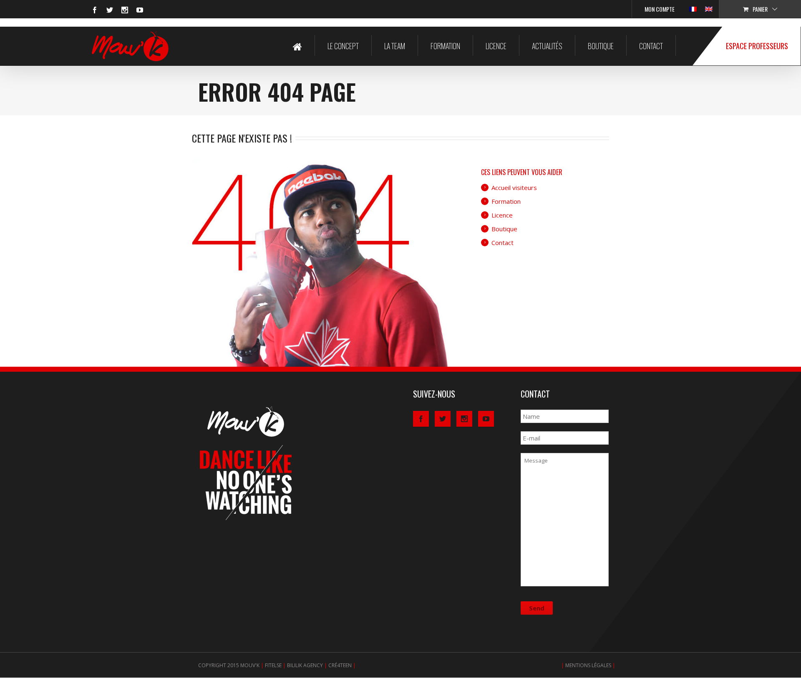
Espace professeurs (757, 45)
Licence (496, 45)
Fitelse (273, 665)
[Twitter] (109, 10)
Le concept (343, 45)
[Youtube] (139, 10)
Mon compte (660, 9)
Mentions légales (588, 665)
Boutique (601, 45)
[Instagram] (124, 10)
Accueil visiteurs (514, 187)
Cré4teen (340, 665)
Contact (651, 45)
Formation (445, 45)
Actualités (547, 45)
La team (394, 45)
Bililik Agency (305, 665)
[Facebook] (94, 10)
